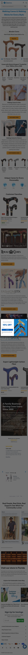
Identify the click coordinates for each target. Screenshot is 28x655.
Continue (7, 329)
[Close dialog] (26, 319)
